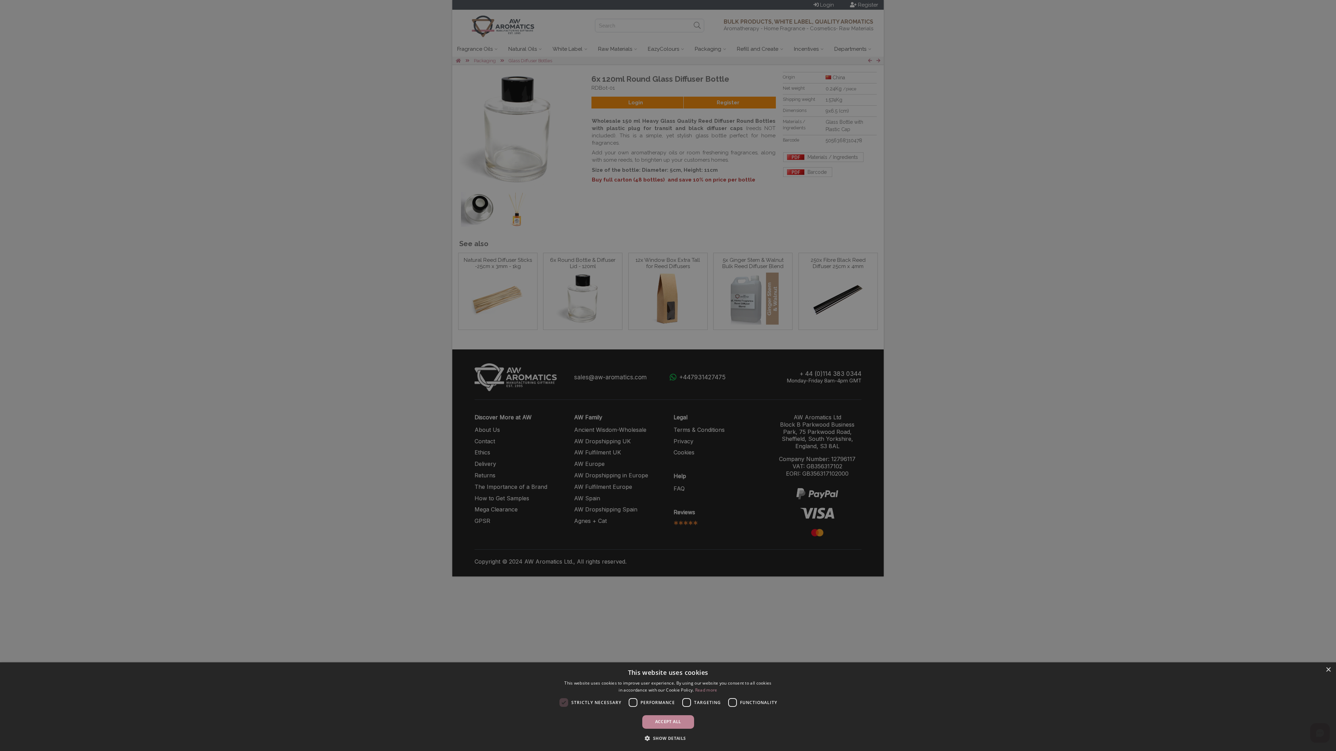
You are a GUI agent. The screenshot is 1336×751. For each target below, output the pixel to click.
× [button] (1328, 669)
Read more (706, 690)
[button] (668, 738)
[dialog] (668, 706)
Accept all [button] (668, 722)
